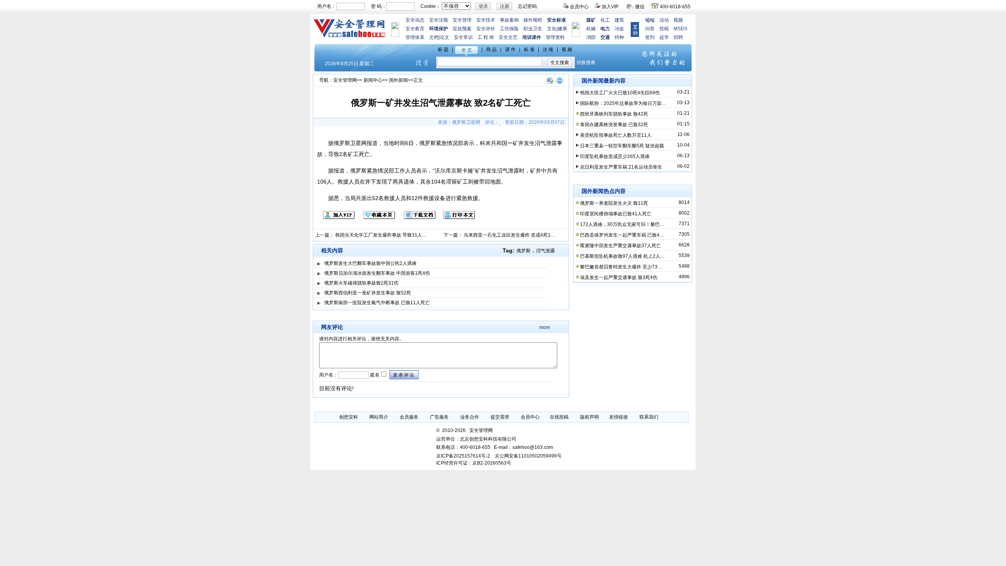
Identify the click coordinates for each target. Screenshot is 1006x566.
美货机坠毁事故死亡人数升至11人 (616, 135)
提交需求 (499, 417)
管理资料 (555, 37)
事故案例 (509, 20)
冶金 (619, 28)
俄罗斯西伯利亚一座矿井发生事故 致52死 (367, 293)
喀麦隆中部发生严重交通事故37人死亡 (620, 245)
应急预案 (462, 28)
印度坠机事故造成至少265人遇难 (615, 156)
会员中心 (579, 6)
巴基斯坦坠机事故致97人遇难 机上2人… (622, 256)
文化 (551, 28)
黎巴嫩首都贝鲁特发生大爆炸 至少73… (621, 267)
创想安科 (348, 417)
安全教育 (415, 28)
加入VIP (610, 6)
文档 (434, 37)
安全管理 (462, 20)
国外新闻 (398, 80)
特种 (619, 37)
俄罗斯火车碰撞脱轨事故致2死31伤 (361, 283)
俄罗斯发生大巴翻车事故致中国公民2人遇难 (370, 263)
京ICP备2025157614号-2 (463, 456)
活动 (664, 20)
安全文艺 (508, 37)
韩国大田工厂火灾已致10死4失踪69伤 (620, 93)
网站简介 (378, 417)
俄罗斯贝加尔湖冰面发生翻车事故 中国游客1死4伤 (377, 273)
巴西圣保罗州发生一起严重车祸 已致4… (622, 235)
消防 (591, 37)
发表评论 (404, 375)
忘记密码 (527, 6)
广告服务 (439, 417)
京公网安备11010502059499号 (528, 456)
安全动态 (415, 20)
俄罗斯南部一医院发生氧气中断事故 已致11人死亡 (377, 302)
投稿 (664, 28)
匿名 (374, 375)
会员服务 (409, 417)
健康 (562, 28)
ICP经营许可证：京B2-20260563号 (473, 463)
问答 (650, 28)
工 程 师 (485, 37)
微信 (639, 6)
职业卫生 (532, 28)
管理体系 (415, 37)
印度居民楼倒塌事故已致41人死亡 (616, 214)
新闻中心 (372, 80)
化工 (605, 20)
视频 (678, 20)
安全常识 (463, 37)
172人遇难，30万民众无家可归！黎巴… (622, 224)
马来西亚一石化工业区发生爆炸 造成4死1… (509, 235)
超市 (664, 37)
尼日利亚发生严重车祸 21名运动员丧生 (621, 167)
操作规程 (532, 20)
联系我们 (648, 417)
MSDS (680, 28)
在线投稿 (559, 417)
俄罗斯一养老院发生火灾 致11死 (614, 203)
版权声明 (589, 417)
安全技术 (485, 20)
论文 (444, 37)
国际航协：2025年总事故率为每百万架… (623, 103)
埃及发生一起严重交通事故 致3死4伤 (618, 277)
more (544, 327)
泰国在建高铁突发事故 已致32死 (614, 124)
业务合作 (469, 417)
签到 (650, 37)
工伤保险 (509, 28)
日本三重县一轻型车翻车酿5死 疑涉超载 (622, 146)
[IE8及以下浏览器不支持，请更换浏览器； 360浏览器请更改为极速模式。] (549, 84)
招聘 (678, 37)
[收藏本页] (375, 217)
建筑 (619, 20)
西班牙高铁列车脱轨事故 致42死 (614, 114)
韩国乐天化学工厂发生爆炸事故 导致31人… (381, 235)
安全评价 (485, 28)
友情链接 (618, 417)
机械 (591, 28)
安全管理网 (345, 80)
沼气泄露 (545, 251)
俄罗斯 (523, 251)
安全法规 (438, 20)
